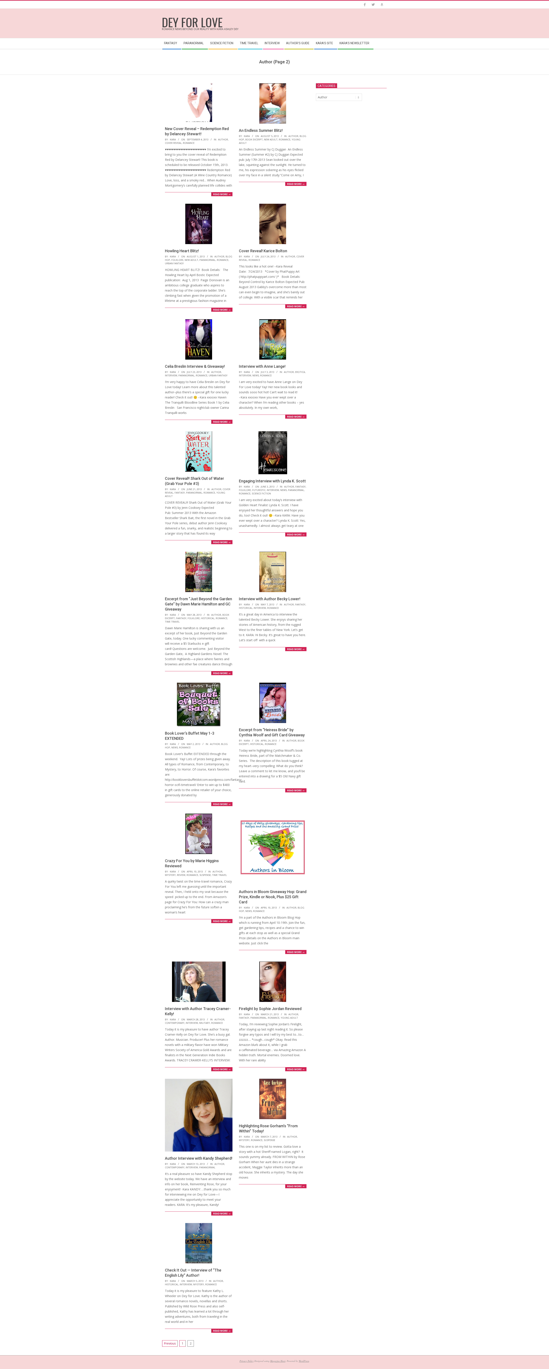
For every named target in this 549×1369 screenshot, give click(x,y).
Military (204, 1022)
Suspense (205, 875)
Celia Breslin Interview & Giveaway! (195, 366)
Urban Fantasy (174, 263)
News (255, 375)
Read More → (222, 194)
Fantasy (180, 492)
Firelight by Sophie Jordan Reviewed (270, 1008)
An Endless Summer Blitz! (261, 130)
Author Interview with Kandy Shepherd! (198, 1158)
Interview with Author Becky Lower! (269, 599)
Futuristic (258, 490)
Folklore (177, 259)
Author (223, 139)
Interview (171, 375)
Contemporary (174, 1022)
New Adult (271, 139)
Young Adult (289, 1017)
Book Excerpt (254, 139)
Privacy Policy (247, 1361)
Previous (170, 1343)
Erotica (300, 372)
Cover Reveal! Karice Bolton (263, 251)
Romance (189, 142)
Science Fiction (261, 493)
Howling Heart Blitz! (182, 251)
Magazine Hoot (277, 1361)
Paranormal (207, 259)
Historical (207, 618)
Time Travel (172, 621)
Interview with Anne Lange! (262, 366)
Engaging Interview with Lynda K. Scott (272, 481)
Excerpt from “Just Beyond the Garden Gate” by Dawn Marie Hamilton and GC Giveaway (198, 604)
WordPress (304, 1361)
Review (181, 875)
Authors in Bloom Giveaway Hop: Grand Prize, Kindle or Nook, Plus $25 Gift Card (272, 896)
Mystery (170, 875)
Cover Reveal (173, 142)
